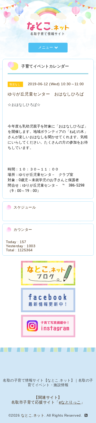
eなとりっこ (70, 402)
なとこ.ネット (33, 415)
